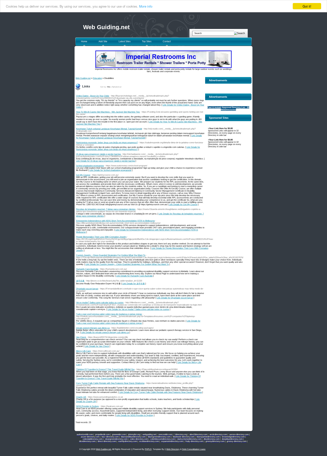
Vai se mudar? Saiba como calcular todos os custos (100, 302)
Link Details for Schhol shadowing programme (110, 170)
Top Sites (146, 41)
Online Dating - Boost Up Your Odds (92, 96)
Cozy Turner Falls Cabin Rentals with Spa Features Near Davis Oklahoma (110, 383)
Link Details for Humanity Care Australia (134, 276)
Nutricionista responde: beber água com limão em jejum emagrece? (107, 142)
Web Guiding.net (106, 27)
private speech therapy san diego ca (93, 328)
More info (145, 6)
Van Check (81, 337)
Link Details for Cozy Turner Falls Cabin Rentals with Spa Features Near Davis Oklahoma (160, 392)
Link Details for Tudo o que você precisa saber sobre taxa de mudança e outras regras (138, 322)
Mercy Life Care (83, 351)
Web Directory (173, 449)
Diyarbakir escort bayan (87, 289)
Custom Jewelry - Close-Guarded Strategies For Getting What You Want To (110, 255)
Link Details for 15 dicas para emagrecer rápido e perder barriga (105, 161)
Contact (167, 41)
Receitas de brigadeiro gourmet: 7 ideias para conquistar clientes (105, 209)
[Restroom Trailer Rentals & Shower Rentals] (163, 67)
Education (97, 78)
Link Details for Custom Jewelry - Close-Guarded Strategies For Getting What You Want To (127, 264)
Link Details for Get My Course (183, 204)
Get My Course (83, 175)
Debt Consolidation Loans (194, 449)
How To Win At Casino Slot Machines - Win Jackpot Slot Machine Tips (108, 112)
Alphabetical (116, 87)
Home (84, 41)
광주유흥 (80, 281)
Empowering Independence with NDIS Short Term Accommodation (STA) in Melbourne (115, 221)
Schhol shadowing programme (90, 165)
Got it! (307, 6)
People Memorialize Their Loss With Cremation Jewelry (101, 237)
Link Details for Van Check (97, 346)
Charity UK (81, 397)
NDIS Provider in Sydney (87, 406)
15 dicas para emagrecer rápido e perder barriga (98, 154)
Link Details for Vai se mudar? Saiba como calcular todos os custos (138, 309)
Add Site (103, 41)
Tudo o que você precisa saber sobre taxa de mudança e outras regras (109, 314)
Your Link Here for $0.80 (221, 128)
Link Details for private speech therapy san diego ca (105, 332)
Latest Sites (125, 41)
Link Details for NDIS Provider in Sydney (134, 415)
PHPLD (148, 449)
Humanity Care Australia (87, 269)
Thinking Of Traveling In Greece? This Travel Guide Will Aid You (105, 369)
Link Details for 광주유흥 (133, 283)
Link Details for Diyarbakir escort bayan (175, 298)
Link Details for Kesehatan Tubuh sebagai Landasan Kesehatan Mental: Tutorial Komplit (139, 136)
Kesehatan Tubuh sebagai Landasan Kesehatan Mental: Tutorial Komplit (109, 129)
